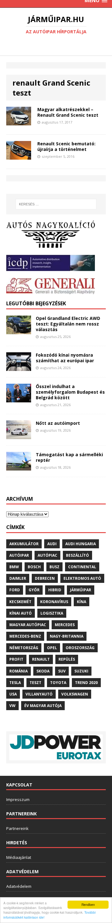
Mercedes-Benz (25, 636)
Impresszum (18, 799)
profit (16, 659)
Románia (18, 671)
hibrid (54, 590)
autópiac (47, 555)
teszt (35, 682)
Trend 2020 (86, 682)
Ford (14, 590)
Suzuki (81, 671)
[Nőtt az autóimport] (18, 435)
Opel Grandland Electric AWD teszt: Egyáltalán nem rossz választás (68, 323)
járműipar (80, 590)
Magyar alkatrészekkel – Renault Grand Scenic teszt (67, 112)
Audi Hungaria (80, 543)
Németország (23, 647)
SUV (62, 671)
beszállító (77, 555)
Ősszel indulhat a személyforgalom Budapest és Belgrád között (70, 392)
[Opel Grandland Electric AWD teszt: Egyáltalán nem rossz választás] (18, 330)
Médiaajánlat (18, 857)
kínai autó (20, 613)
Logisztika (51, 613)
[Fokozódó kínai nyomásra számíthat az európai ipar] (18, 367)
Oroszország (80, 647)
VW (12, 705)
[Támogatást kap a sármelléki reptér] (18, 467)
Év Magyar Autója (43, 705)
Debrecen (45, 578)
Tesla (15, 682)
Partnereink (17, 828)
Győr (34, 590)
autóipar (19, 555)
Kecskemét (20, 601)
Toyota (58, 682)
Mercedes (65, 624)
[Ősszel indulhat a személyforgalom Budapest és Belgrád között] (18, 398)
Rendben (88, 904)
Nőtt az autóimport (58, 423)
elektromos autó (82, 578)
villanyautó (39, 694)
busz (54, 566)
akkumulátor (24, 543)
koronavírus (54, 601)
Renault (41, 659)
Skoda (42, 671)
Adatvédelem (18, 886)
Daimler (17, 578)
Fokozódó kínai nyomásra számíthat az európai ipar (65, 357)
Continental (82, 566)
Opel (52, 647)
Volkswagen (74, 694)
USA (13, 694)
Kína (81, 601)
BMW (14, 566)
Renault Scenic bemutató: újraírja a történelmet (66, 146)
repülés (66, 659)
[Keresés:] (56, 204)
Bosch (34, 566)
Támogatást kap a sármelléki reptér (69, 457)
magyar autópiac (27, 624)
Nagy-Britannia (66, 636)
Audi (52, 543)
